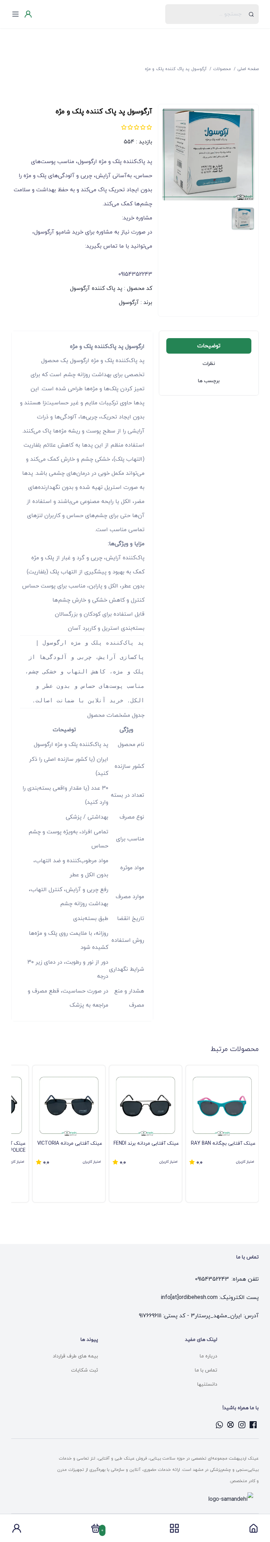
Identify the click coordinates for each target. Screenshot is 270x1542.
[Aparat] (230, 1424)
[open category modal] (174, 1528)
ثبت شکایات (84, 1370)
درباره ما (208, 1356)
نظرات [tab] (208, 363)
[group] (222, 1133)
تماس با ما (206, 1370)
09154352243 (212, 1279)
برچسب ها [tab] (209, 381)
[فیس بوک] (253, 1424)
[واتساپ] (219, 1424)
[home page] (253, 1530)
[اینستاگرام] (242, 1424)
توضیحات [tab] (208, 346)
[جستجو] (251, 14)
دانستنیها (207, 1384)
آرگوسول (129, 302)
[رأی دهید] (149, 127)
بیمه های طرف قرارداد (75, 1356)
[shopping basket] (96, 1530)
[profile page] (16, 1530)
